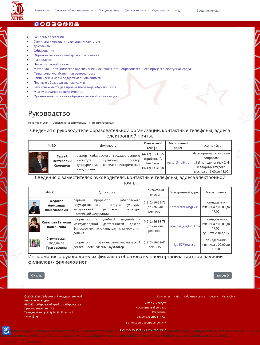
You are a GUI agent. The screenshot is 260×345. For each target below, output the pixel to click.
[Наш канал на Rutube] (59, 24)
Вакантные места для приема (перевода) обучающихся (75, 87)
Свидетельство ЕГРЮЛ (151, 316)
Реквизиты (159, 312)
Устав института (155, 303)
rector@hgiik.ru (178, 162)
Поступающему (109, 10)
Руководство (43, 60)
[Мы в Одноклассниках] (48, 24)
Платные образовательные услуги (59, 82)
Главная (40, 10)
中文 (177, 10)
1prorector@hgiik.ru (184, 207)
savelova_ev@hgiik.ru (184, 226)
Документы (42, 46)
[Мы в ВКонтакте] (42, 24)
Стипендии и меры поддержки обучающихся (67, 78)
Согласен (9, 341)
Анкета (213, 296)
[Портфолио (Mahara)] (65, 24)
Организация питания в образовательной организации (75, 96)
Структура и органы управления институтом (67, 41)
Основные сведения (49, 37)
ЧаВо (177, 296)
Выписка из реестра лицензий (146, 322)
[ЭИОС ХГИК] (71, 24)
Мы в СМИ (229, 296)
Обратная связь (194, 296)
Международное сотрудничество (58, 92)
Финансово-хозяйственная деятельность (64, 73)
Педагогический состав (51, 64)
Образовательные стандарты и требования (66, 55)
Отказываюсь (32, 341)
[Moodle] (54, 24)
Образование (44, 50)
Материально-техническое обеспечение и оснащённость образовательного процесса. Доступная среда (112, 69)
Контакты (163, 296)
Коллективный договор (151, 307)
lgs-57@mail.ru (184, 244)
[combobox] (218, 10)
